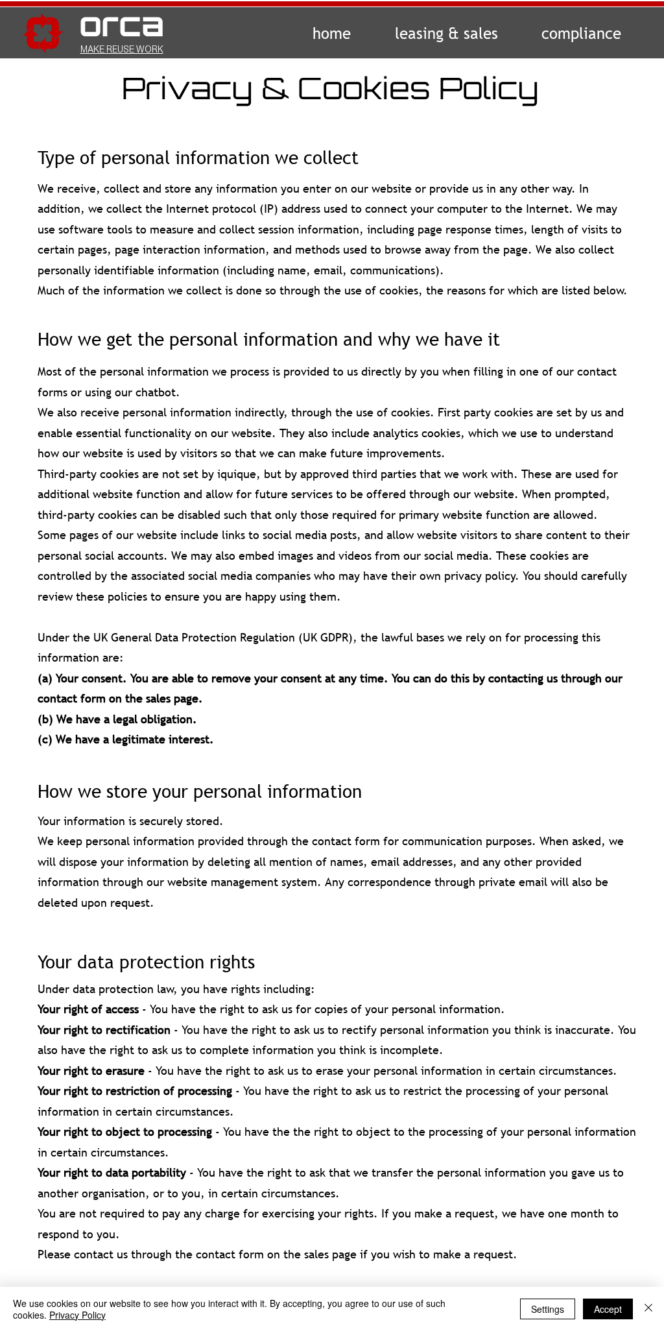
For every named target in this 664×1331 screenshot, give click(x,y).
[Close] (648, 1309)
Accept (608, 1308)
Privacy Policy (77, 1314)
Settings (547, 1308)
